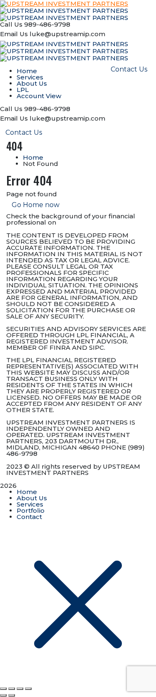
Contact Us (23, 132)
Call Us (11, 24)
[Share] (20, 688)
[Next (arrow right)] (11, 695)
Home (33, 157)
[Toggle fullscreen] (11, 688)
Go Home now (35, 205)
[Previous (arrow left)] (3, 695)
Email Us (14, 34)
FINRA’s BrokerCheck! (94, 222)
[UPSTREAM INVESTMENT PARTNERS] (64, 10)
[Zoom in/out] (3, 688)
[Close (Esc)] (28, 688)
